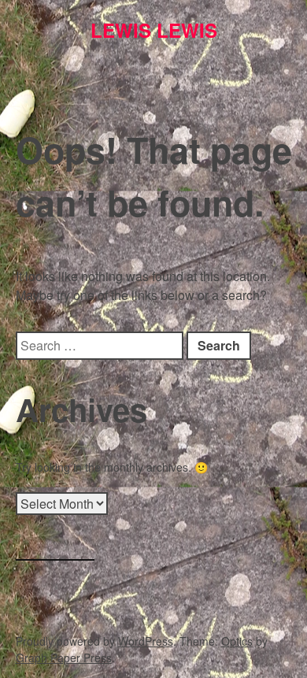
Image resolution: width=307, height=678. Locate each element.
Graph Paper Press (64, 657)
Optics (237, 641)
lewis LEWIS (154, 30)
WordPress (145, 641)
